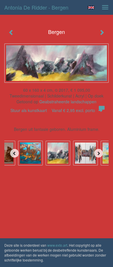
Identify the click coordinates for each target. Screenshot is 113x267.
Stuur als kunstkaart (52, 110)
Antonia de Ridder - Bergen (36, 7)
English (91, 7)
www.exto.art (57, 245)
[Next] (98, 153)
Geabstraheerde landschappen (67, 101)
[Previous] (14, 153)
